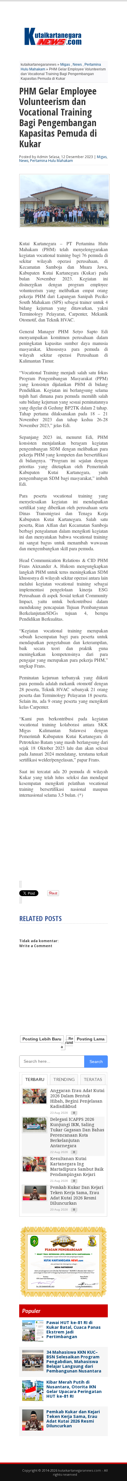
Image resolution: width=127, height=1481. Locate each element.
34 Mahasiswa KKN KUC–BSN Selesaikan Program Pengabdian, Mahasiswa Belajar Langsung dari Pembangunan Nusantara (73, 1361)
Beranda (67, 1043)
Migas (65, 64)
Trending (64, 1079)
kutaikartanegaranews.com (79, 1470)
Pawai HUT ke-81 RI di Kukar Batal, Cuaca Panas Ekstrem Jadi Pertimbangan (73, 1329)
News (77, 64)
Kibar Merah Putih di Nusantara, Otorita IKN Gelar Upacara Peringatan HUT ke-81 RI (74, 1389)
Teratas (93, 1079)
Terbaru (34, 1079)
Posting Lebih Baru (41, 1039)
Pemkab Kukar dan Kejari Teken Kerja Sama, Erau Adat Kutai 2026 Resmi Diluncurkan (73, 1418)
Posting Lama (91, 1039)
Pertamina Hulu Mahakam (51, 160)
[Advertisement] (63, 839)
